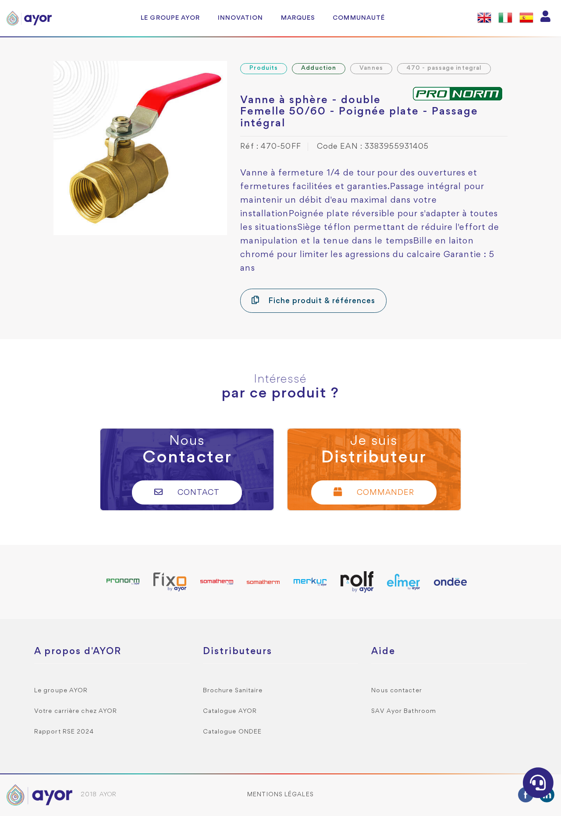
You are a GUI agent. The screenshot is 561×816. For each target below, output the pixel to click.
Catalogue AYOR (230, 711)
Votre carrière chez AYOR (75, 711)
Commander (384, 493)
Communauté (359, 18)
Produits (263, 68)
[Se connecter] (545, 18)
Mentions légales (280, 795)
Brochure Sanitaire (233, 691)
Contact (197, 493)
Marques (298, 18)
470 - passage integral (444, 68)
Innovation (240, 18)
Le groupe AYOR (170, 18)
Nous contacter (396, 691)
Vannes (371, 68)
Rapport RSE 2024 (64, 732)
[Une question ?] (538, 782)
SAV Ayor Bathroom (403, 711)
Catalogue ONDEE (232, 732)
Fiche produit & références (320, 301)
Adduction (318, 68)
